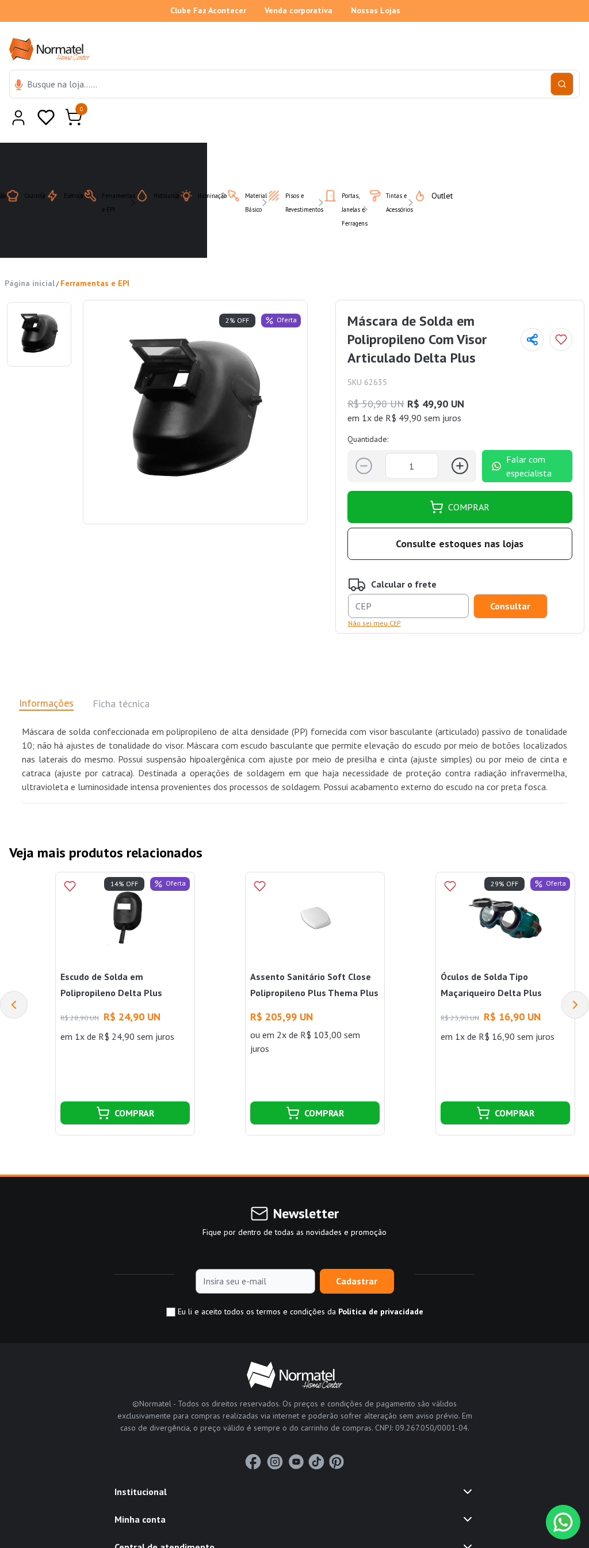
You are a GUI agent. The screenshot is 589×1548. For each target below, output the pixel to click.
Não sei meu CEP (374, 594)
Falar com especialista (529, 438)
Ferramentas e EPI (94, 255)
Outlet (435, 167)
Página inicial (30, 255)
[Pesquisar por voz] (19, 86)
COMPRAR (468, 479)
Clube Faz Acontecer (208, 10)
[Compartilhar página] (532, 311)
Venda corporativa (298, 10)
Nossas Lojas (375, 10)
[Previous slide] (14, 976)
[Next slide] (575, 976)
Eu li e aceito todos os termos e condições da (299, 1283)
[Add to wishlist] (560, 311)
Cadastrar (356, 1253)
